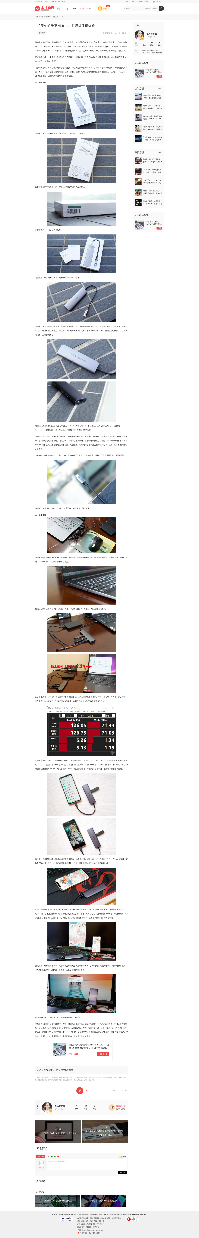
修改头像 (41, 1167)
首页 (59, 8)
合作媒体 (86, 1214)
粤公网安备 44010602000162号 (90, 1233)
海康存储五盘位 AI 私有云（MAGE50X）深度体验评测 (152, 52)
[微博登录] (59, 1156)
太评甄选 (53, 1)
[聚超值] (44, 8)
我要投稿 (158, 1)
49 (86, 1106)
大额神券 (154, 8)
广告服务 (80, 1214)
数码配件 (55, 17)
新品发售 (147, 8)
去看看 (101, 1054)
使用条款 (100, 1214)
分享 (126, 1090)
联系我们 (106, 1214)
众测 (89, 8)
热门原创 (139, 88)
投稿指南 (93, 1214)
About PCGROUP (57, 1214)
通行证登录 (40, 1156)
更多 (160, 88)
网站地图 (126, 1214)
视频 (63, 1)
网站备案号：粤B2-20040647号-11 (88, 1227)
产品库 (47, 1)
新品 (59, 1)
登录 (127, 1)
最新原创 (139, 152)
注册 (132, 1)
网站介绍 (67, 1214)
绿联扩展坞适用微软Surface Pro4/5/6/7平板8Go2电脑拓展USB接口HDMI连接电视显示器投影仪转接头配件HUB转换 (89, 1048)
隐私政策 (73, 1214)
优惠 (67, 8)
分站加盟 (113, 1214)
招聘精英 (119, 1214)
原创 (82, 8)
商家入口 (140, 1)
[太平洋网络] (67, 1218)
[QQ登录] (52, 1156)
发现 (74, 8)
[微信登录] (55, 1156)
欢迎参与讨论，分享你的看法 (57, 1161)
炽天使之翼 (60, 1106)
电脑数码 (48, 17)
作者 (137, 25)
